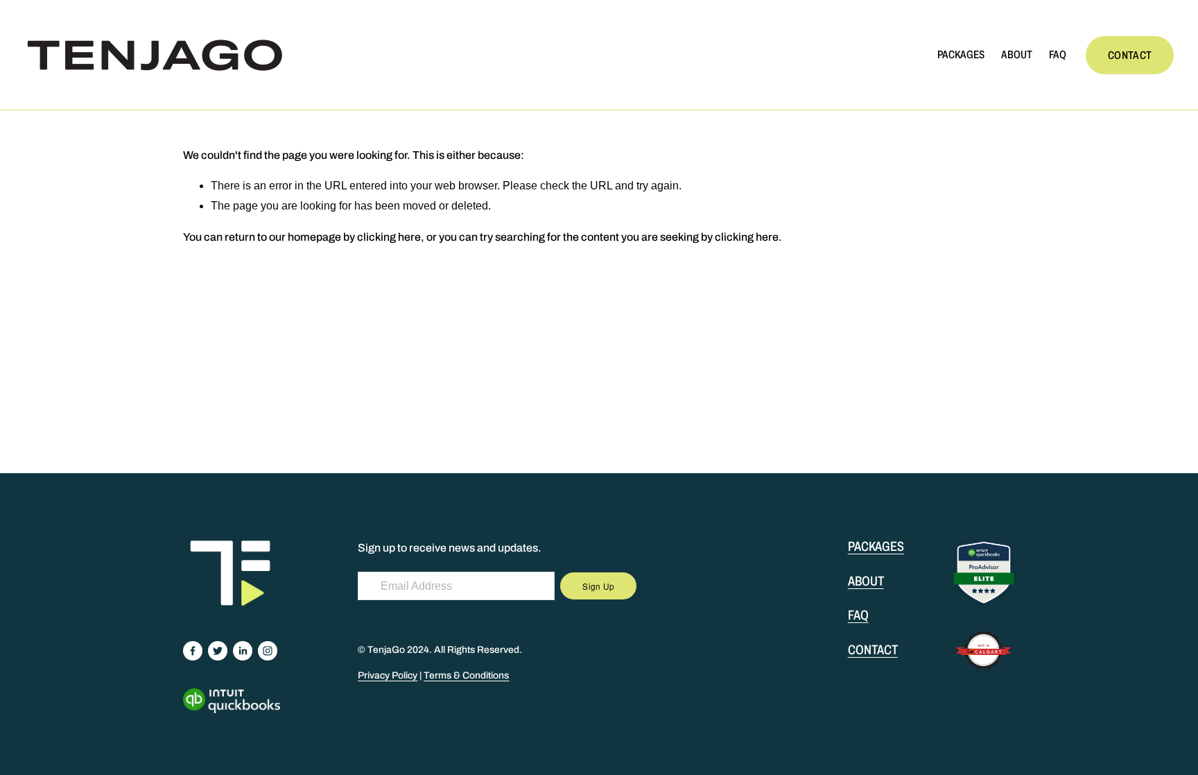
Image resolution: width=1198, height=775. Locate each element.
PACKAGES (960, 54)
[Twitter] (217, 651)
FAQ (1057, 54)
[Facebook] (192, 651)
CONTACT (1130, 55)
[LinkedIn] (242, 651)
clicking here (389, 237)
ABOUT (1016, 54)
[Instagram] (267, 651)
